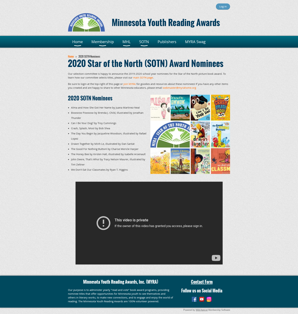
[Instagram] (209, 299)
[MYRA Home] (86, 30)
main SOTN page (143, 77)
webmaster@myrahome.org (179, 87)
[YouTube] (201, 299)
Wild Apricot (202, 310)
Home (71, 56)
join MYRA (129, 84)
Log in (223, 6)
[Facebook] (194, 299)
